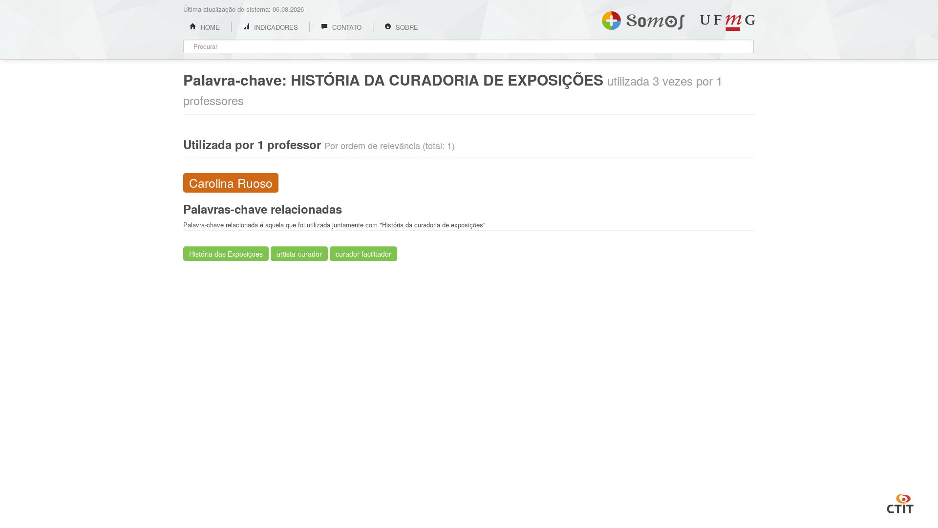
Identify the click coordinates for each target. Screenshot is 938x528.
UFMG (727, 23)
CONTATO (346, 27)
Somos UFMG (643, 18)
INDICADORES (275, 27)
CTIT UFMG (900, 502)
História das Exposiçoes (226, 254)
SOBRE (406, 27)
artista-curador (299, 254)
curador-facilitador (363, 254)
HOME (209, 27)
